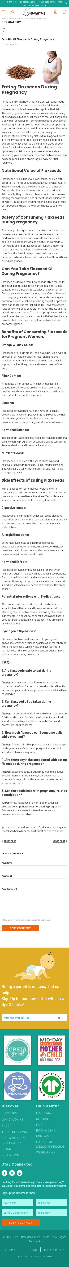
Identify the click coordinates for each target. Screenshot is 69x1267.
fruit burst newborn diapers (47, 830)
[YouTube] (19, 1173)
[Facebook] (4, 1173)
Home (4, 18)
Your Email (7, 876)
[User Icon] (55, 12)
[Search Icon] (12, 12)
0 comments (10, 44)
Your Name (7, 863)
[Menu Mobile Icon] (3, 12)
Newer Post (59, 841)
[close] (66, 3)
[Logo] (34, 11)
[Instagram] (12, 1173)
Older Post (10, 841)
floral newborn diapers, (17, 830)
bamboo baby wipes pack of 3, (24, 827)
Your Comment (9, 889)
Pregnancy (12, 18)
